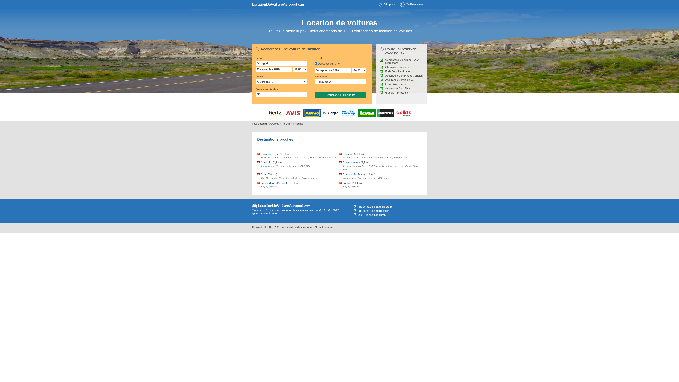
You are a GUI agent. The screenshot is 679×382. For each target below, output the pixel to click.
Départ (259, 58)
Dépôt (318, 58)
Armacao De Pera (353, 174)
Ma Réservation (415, 4)
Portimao (347, 153)
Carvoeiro (266, 162)
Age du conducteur (267, 89)
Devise (260, 76)
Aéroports (389, 4)
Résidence (321, 76)
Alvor (263, 174)
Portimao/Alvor (351, 162)
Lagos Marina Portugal (273, 182)
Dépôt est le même (329, 63)
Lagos (346, 182)
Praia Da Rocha (269, 153)
